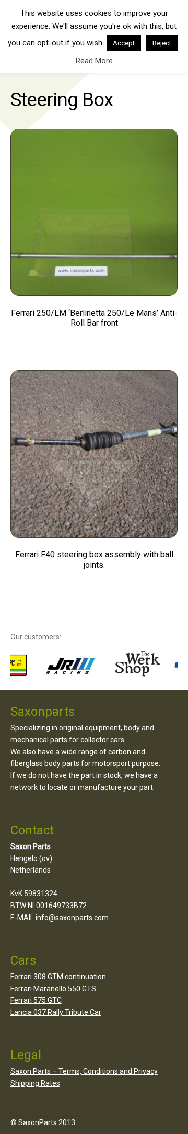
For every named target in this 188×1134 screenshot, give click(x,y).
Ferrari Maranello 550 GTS (53, 988)
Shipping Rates (35, 1083)
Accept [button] (124, 43)
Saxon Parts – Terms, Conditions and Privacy (84, 1071)
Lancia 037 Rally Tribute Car (55, 1012)
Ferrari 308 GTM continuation (58, 976)
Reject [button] (161, 43)
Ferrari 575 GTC (36, 1000)
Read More (94, 60)
